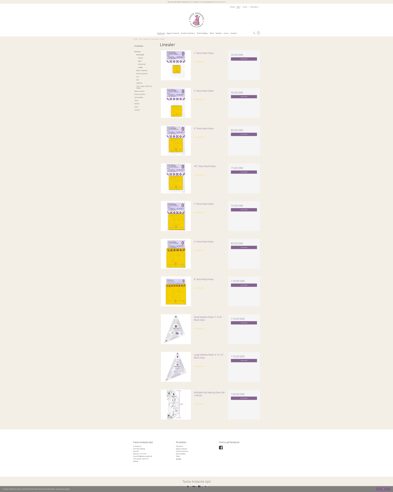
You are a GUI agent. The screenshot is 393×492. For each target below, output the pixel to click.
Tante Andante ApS (196, 481)
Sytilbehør (139, 83)
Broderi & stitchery (139, 94)
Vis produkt (244, 59)
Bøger (140, 61)
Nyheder (136, 103)
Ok (383, 489)
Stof (137, 76)
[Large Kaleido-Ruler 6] (176, 368)
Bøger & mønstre (139, 91)
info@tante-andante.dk (144, 456)
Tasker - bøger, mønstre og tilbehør (144, 87)
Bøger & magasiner (141, 70)
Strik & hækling (138, 97)
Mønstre (140, 58)
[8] (176, 292)
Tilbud (136, 100)
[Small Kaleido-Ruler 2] (176, 330)
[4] (176, 142)
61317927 (143, 454)
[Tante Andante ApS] (196, 20)
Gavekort (137, 110)
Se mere (178, 459)
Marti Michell (140, 54)
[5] (176, 217)
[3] (176, 104)
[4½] (176, 179)
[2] (176, 66)
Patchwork (137, 51)
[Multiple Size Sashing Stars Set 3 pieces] (176, 406)
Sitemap (135, 461)
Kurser (136, 107)
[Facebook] (221, 448)
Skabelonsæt (142, 64)
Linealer (140, 67)
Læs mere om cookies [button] (63, 489)
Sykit (137, 80)
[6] (176, 255)
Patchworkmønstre (141, 73)
